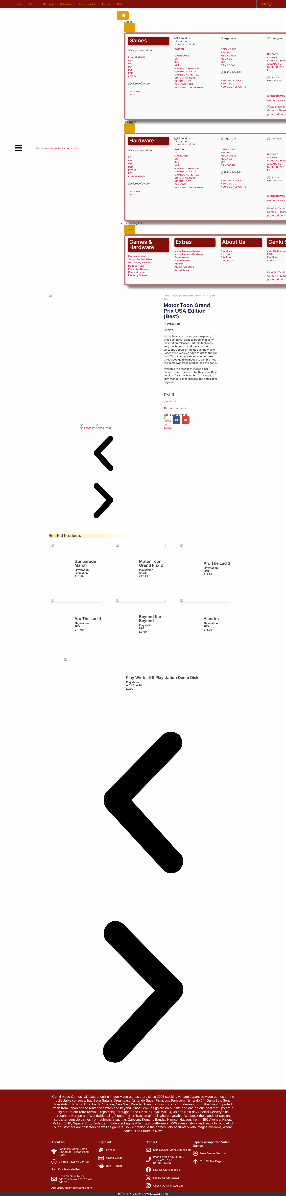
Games (32, 4)
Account (106, 4)
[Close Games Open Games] (129, 27)
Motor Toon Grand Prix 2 (151, 563)
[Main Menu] (18, 148)
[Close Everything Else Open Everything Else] (129, 229)
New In (18, 4)
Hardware (48, 4)
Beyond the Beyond (150, 618)
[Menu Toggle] (123, 15)
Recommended (87, 4)
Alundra (211, 618)
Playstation (176, 295)
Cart (119, 4)
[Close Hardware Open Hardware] (129, 128)
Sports (168, 330)
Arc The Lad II (87, 618)
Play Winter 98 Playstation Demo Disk (162, 677)
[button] (103, 453)
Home (166, 295)
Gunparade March (85, 563)
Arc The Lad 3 (217, 563)
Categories (66, 4)
